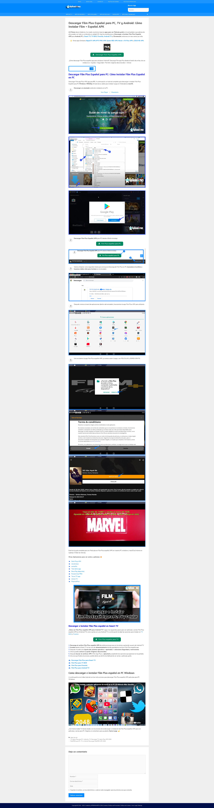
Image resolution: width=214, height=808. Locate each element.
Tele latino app (76, 569)
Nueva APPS (116, 14)
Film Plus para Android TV (80, 668)
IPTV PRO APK (101, 41)
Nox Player (104, 92)
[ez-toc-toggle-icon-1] (91, 68)
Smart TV (87, 36)
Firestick (100, 36)
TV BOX (94, 36)
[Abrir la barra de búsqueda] (147, 14)
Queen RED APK (112, 41)
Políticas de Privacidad (114, 805)
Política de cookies (113, 1)
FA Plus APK (128, 41)
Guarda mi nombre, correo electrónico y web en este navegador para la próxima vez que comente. (101, 790)
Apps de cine (73, 737)
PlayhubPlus (75, 581)
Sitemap (140, 805)
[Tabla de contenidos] (92, 68)
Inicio (79, 1)
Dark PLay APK (76, 561)
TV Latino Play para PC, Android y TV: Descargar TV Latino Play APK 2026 (90, 739)
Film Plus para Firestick (79, 665)
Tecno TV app (75, 576)
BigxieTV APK (91, 41)
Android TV (108, 36)
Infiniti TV (74, 579)
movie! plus (75, 564)
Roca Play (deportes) (77, 571)
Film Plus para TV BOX (79, 663)
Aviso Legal (89, 1)
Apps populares (92, 14)
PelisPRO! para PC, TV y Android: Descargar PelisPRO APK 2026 (88, 741)
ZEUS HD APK (139, 41)
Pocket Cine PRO (76, 574)
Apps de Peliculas (105, 14)
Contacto (100, 1)
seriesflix (74, 566)
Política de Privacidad (130, 1)
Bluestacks (114, 92)
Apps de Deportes (80, 14)
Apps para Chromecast (128, 14)
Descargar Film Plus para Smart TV (83, 660)
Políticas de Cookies (125, 805)
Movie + (121, 41)
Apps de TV (69, 14)
